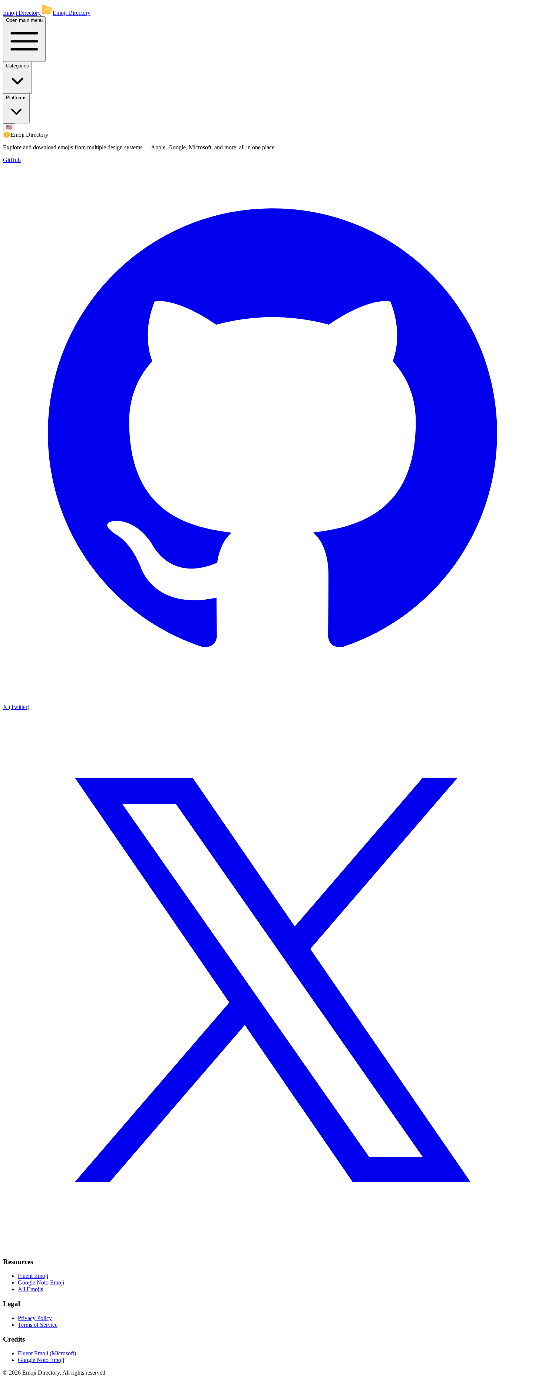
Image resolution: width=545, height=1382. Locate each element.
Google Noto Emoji (41, 1282)
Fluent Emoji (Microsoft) (47, 1353)
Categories (17, 66)
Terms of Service (37, 1325)
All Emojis (30, 1289)
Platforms (16, 97)
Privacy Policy (35, 1318)
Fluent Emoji (33, 1276)
